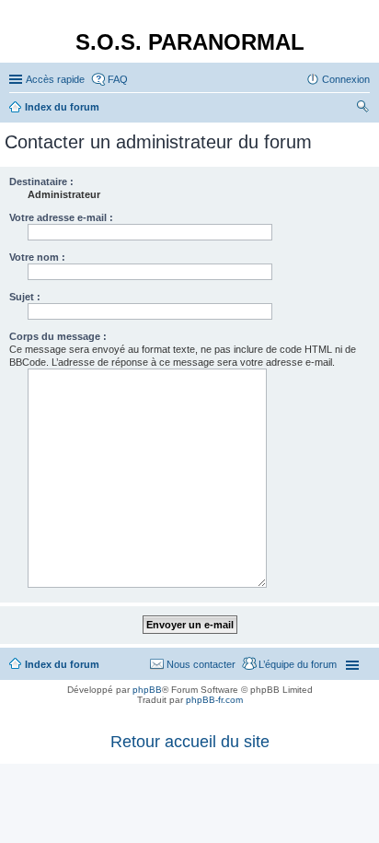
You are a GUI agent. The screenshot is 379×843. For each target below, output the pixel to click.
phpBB (147, 690)
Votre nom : (37, 257)
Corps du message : (58, 336)
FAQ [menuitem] (118, 79)
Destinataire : (41, 181)
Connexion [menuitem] (346, 79)
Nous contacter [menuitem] (201, 664)
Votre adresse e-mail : (61, 217)
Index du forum (62, 664)
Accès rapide (55, 79)
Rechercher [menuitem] (362, 108)
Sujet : (24, 296)
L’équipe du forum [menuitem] (297, 664)
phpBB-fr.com (214, 700)
